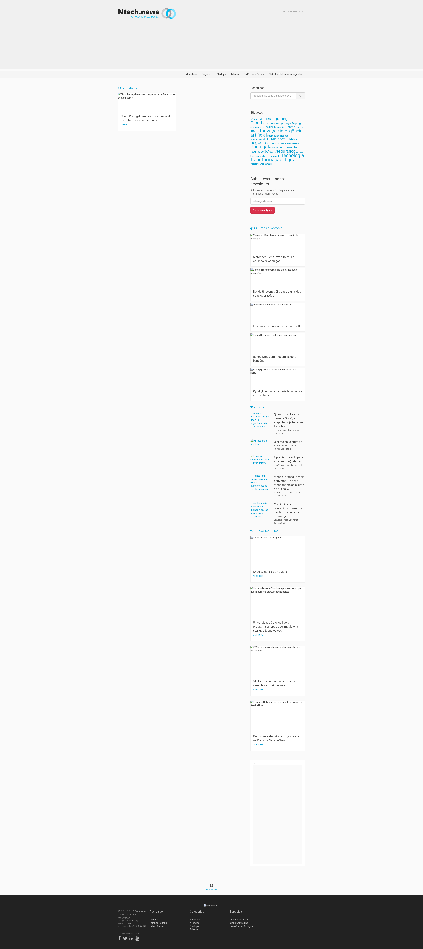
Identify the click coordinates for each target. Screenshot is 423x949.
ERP (263, 127)
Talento (235, 74)
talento (276, 156)
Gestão (290, 127)
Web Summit (266, 164)
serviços (299, 152)
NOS (268, 143)
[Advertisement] (211, 46)
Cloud (256, 122)
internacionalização (277, 135)
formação (279, 127)
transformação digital (273, 159)
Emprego (297, 123)
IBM (253, 131)
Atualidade (191, 74)
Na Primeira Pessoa (254, 74)
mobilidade (292, 139)
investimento (258, 139)
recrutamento (288, 147)
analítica (257, 119)
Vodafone (254, 164)
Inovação (269, 131)
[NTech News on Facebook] (120, 937)
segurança (286, 151)
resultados (257, 151)
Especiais (236, 911)
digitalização (285, 124)
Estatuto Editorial (158, 923)
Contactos (155, 919)
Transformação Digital (241, 926)
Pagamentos (294, 143)
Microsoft (278, 139)
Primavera (273, 148)
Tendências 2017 (239, 919)
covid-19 (267, 123)
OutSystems (283, 143)
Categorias (197, 911)
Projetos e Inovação (267, 228)
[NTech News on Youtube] (138, 937)
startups (267, 156)
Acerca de (156, 911)
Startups (221, 74)
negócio (258, 142)
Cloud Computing (239, 923)
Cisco (292, 119)
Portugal (259, 147)
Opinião (258, 406)
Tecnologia (292, 155)
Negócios (207, 74)
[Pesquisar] (300, 95)
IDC (257, 131)
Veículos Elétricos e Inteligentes (285, 74)
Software (255, 156)
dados (275, 123)
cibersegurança (275, 118)
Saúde (273, 152)
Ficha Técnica (157, 926)
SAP (267, 151)
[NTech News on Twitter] (126, 937)
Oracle (273, 143)
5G (251, 119)
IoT (269, 139)
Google (298, 127)
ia (302, 127)
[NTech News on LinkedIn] (132, 937)
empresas (255, 127)
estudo (270, 127)
